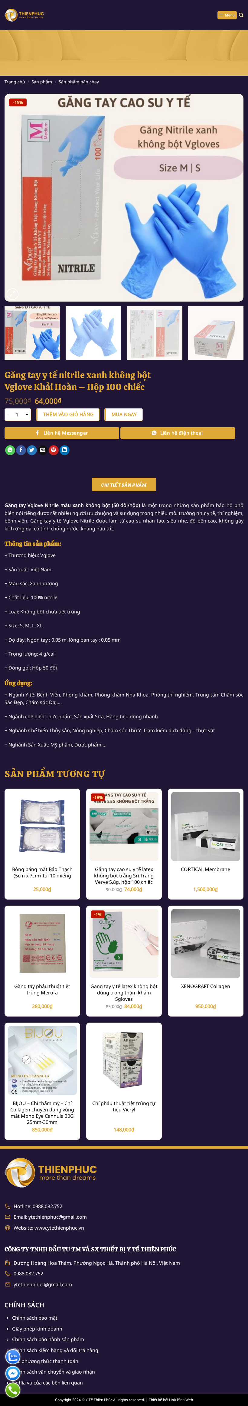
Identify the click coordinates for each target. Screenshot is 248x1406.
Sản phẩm (41, 82)
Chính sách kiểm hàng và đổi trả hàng (55, 1350)
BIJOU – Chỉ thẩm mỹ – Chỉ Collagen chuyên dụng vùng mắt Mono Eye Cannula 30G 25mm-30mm (42, 1112)
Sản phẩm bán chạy (79, 82)
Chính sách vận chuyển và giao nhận (53, 1371)
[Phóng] (12, 294)
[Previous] (16, 198)
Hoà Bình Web (181, 1399)
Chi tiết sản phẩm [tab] (124, 484)
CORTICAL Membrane (205, 869)
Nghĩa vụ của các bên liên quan (47, 1382)
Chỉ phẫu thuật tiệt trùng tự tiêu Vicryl (123, 1106)
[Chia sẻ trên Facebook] (21, 450)
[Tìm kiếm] (241, 15)
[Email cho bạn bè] (43, 450)
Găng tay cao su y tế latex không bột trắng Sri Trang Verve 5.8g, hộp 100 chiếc (124, 875)
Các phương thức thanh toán (45, 1361)
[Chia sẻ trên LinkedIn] (65, 450)
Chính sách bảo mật (34, 1317)
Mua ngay (124, 414)
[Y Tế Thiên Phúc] (24, 15)
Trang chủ (15, 82)
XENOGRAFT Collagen (205, 986)
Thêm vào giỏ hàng (68, 414)
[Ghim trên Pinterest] (54, 450)
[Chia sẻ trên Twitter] (32, 450)
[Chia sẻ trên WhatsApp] (10, 450)
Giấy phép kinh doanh (37, 1328)
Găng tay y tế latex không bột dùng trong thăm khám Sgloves (124, 992)
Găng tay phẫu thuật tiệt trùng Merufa (42, 989)
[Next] (231, 198)
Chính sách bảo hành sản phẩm (48, 1339)
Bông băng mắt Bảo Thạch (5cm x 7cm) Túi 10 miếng (42, 872)
